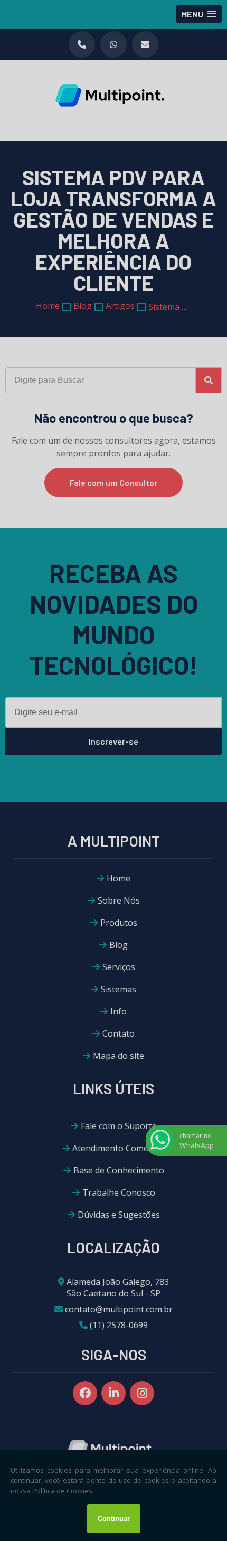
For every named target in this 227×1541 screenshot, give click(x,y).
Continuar (114, 1519)
